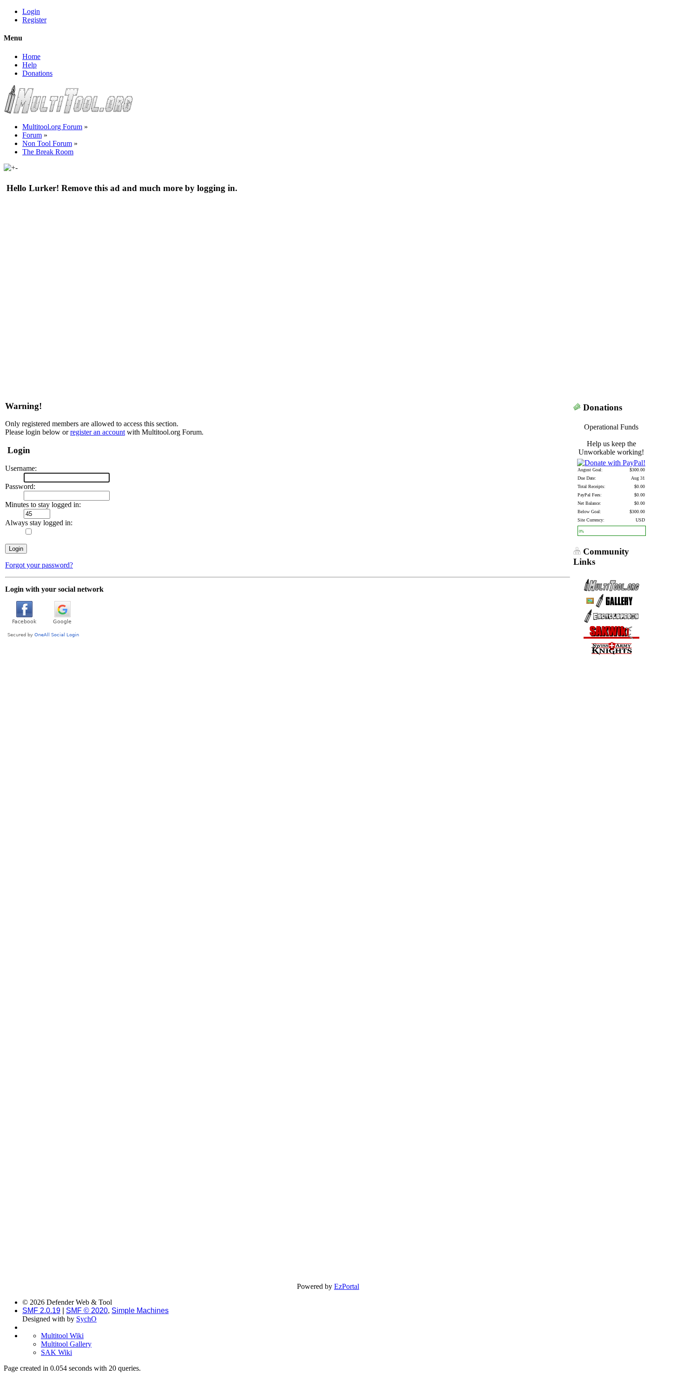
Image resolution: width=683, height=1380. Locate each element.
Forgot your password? (39, 565)
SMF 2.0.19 (41, 1310)
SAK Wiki (56, 1352)
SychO (86, 1319)
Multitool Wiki (62, 1336)
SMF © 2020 (87, 1310)
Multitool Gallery (66, 1344)
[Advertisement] (285, 269)
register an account (97, 432)
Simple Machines (140, 1310)
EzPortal (346, 1286)
